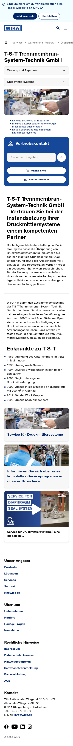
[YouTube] (15, 727)
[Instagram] (30, 727)
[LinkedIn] (22, 727)
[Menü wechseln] (65, 28)
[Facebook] (6, 727)
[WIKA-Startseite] (13, 28)
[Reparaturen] (36, 418)
